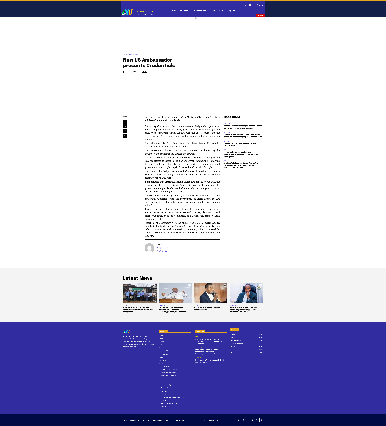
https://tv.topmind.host (163, 248)
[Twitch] (252, 420)
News (125, 54)
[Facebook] (257, 5)
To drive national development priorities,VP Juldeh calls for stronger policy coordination (172, 310)
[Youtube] (264, 5)
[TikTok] (247, 420)
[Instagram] (260, 5)
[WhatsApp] (125, 136)
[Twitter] (262, 5)
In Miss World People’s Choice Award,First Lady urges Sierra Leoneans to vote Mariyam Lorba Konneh (241, 165)
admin (144, 72)
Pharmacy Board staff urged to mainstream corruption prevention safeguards (138, 310)
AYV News (227, 124)
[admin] (149, 248)
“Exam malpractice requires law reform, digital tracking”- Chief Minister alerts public (241, 154)
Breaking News (133, 54)
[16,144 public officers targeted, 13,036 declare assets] (210, 293)
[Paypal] (163, 250)
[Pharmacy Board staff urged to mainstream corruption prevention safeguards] (140, 293)
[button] (250, 5)
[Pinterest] (125, 131)
